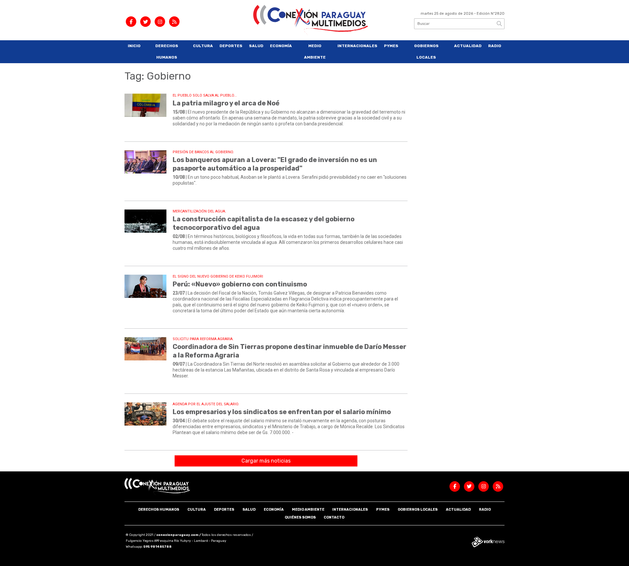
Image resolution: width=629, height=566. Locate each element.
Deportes (230, 46)
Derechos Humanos (166, 52)
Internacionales (357, 46)
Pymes (391, 46)
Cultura (203, 46)
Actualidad (468, 46)
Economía (281, 46)
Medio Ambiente (315, 52)
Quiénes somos (300, 517)
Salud (256, 46)
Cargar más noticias (266, 461)
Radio (494, 46)
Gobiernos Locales (426, 52)
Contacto (334, 517)
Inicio (134, 46)
